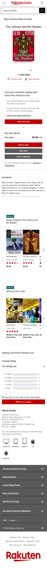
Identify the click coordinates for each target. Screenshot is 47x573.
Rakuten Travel (33, 541)
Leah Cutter (25, 74)
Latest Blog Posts (11, 485)
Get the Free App (11, 501)
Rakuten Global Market (14, 541)
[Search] (42, 10)
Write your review (23, 402)
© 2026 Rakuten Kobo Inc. (13, 528)
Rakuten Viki (15, 537)
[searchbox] (23, 10)
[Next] (43, 249)
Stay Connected (11, 493)
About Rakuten (30, 545)
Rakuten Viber (29, 537)
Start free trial (23, 122)
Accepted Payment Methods (17, 511)
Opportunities (9, 477)
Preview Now (16, 79)
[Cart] (42, 3)
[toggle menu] (4, 3)
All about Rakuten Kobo (14, 469)
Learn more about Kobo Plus (19, 115)
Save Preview (33, 79)
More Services (15, 545)
